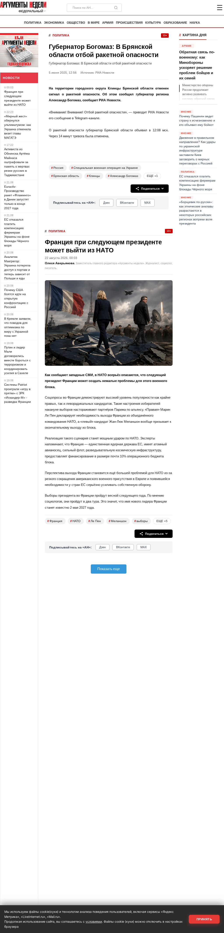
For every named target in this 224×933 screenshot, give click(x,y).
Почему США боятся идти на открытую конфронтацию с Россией (16, 298)
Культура (153, 22)
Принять (204, 919)
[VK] (207, 7)
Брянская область (65, 176)
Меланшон (117, 521)
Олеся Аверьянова (59, 263)
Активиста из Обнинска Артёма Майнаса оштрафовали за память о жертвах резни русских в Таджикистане (17, 162)
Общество (76, 22)
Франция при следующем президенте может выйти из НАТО (17, 98)
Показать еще (108, 569)
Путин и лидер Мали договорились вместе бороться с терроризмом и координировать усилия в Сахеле (17, 360)
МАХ (147, 202)
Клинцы (93, 176)
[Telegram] (196, 7)
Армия (107, 22)
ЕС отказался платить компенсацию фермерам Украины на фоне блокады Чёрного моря (17, 232)
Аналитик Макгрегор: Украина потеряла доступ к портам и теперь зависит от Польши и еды (17, 267)
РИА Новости (104, 72)
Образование (175, 22)
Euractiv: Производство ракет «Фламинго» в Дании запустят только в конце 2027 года (17, 197)
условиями (94, 921)
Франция (54, 521)
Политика (32, 22)
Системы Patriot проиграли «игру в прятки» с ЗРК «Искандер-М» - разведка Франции (17, 393)
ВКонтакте (127, 202)
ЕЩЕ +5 (161, 521)
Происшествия (129, 22)
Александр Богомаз (123, 176)
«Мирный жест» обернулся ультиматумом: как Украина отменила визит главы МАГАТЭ (17, 126)
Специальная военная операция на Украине (104, 167)
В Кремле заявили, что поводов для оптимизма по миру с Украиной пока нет (17, 327)
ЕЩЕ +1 (152, 176)
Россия (57, 167)
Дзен (106, 202)
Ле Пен (94, 521)
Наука (195, 22)
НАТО (75, 521)
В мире (94, 22)
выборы (141, 521)
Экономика (54, 22)
